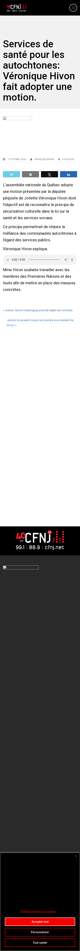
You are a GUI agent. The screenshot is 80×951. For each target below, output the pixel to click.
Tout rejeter (40, 942)
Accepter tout (40, 921)
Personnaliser (40, 932)
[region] (40, 902)
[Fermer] (76, 856)
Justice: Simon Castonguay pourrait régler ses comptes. (39, 310)
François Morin (45, 159)
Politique (68, 159)
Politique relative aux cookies (38, 911)
